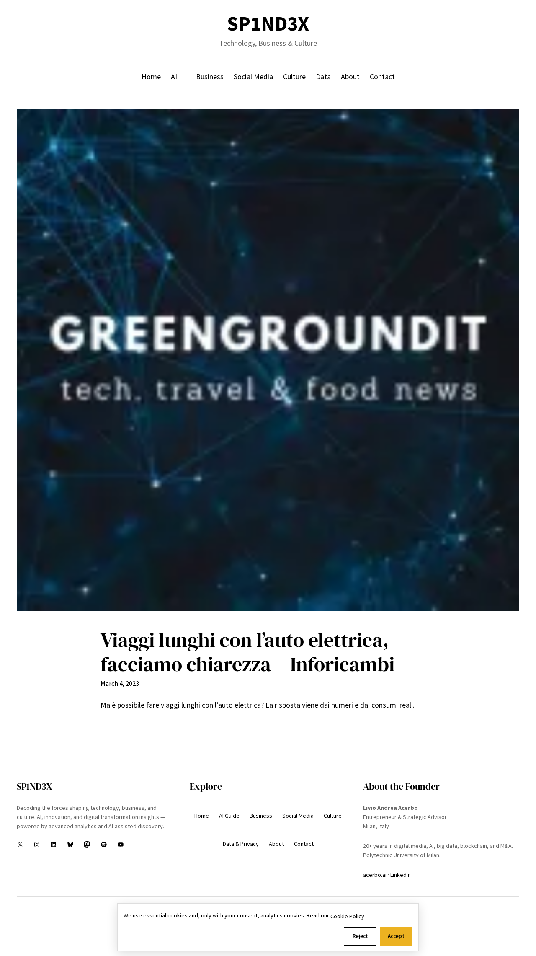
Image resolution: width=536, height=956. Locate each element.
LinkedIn (400, 874)
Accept (396, 936)
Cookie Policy (347, 916)
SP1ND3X (268, 24)
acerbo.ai (375, 874)
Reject (360, 936)
